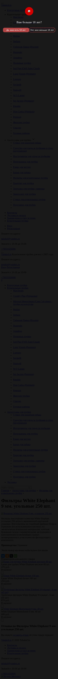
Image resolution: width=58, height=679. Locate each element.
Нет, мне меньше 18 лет (42, 30)
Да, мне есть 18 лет (16, 30)
